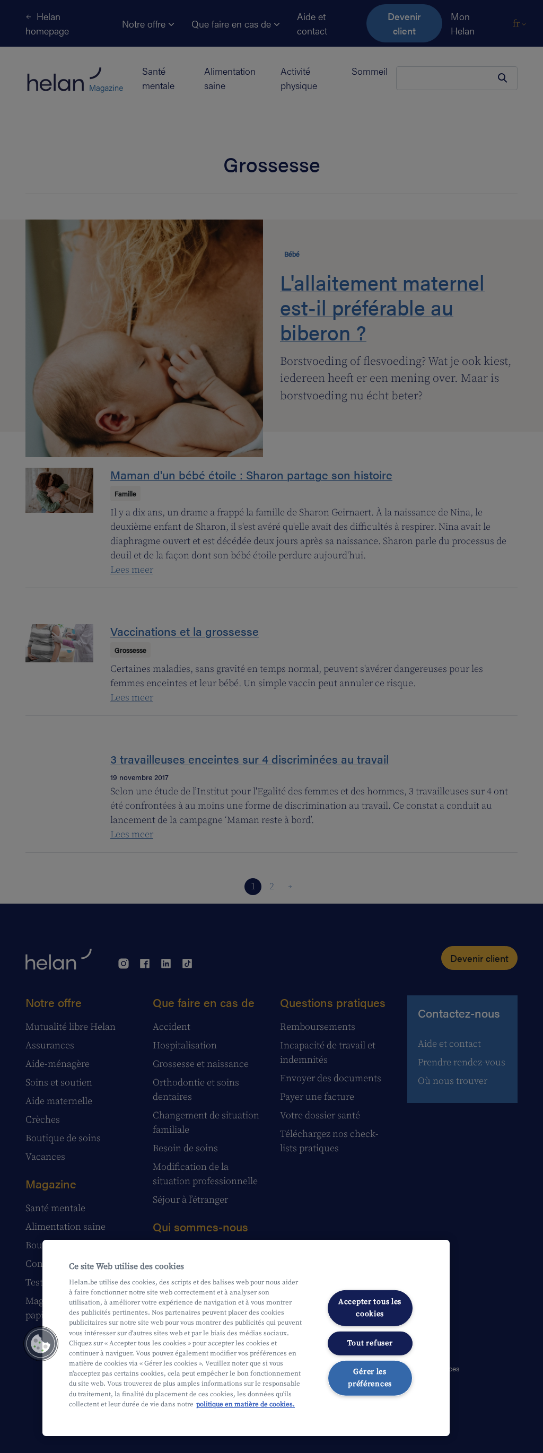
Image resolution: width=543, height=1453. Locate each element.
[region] (246, 1338)
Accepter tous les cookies (369, 1308)
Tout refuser (370, 1342)
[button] (41, 1344)
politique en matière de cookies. (245, 1404)
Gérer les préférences (370, 1378)
